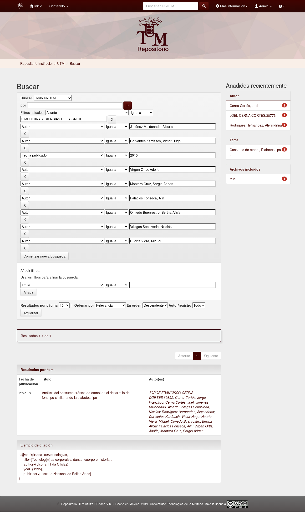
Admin (263, 6)
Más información (232, 6)
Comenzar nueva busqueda (45, 256)
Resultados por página (39, 305)
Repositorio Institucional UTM (42, 63)
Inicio (37, 6)
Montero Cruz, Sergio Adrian (181, 430)
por (23, 105)
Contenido (57, 6)
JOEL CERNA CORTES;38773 (253, 115)
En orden (134, 305)
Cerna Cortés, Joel (179, 402)
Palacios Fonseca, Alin (176, 426)
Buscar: (26, 98)
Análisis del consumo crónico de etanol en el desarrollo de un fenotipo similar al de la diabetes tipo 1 (88, 395)
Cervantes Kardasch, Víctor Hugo (174, 416)
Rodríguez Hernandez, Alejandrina (188, 411)
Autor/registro (180, 305)
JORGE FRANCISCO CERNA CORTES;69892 (171, 395)
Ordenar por (84, 305)
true (233, 179)
